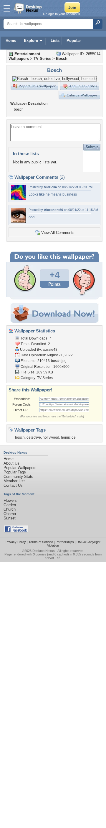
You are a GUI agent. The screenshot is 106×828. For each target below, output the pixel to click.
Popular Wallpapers (20, 467)
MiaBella (50, 187)
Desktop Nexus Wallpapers (28, 8)
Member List (14, 481)
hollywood (51, 437)
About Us (11, 463)
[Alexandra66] (18, 221)
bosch (20, 437)
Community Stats (18, 476)
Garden (10, 505)
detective (33, 437)
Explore (31, 40)
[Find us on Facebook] (16, 531)
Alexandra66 (53, 209)
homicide (68, 437)
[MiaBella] (18, 198)
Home (11, 40)
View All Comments (57, 232)
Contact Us (13, 485)
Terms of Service (41, 542)
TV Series (42, 58)
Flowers (10, 500)
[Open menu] (6, 8)
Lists (55, 40)
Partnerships (65, 542)
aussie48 (50, 349)
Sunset (10, 518)
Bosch (61, 58)
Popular (74, 40)
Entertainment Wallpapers (24, 56)
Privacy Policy (16, 542)
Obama (10, 513)
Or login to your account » (61, 14)
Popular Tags (15, 472)
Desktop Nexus (43, 550)
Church (10, 509)
